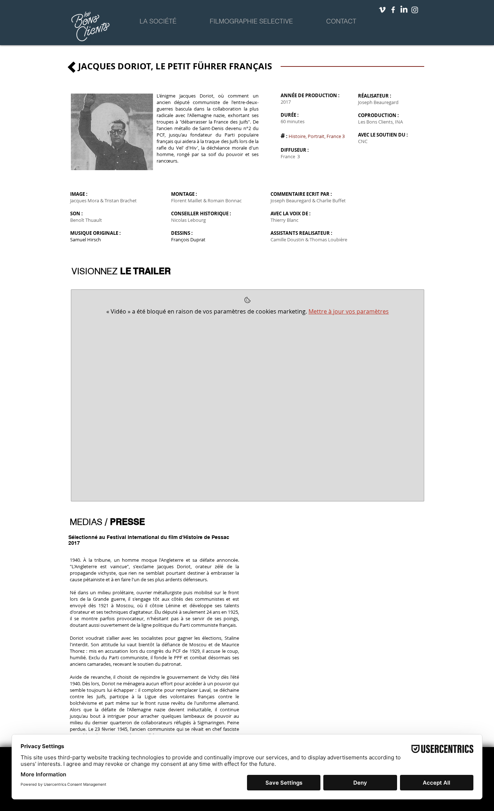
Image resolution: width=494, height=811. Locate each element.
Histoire (297, 136)
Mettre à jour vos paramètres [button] (348, 311)
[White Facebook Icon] (393, 9)
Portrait (316, 136)
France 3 (336, 136)
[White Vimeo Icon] (382, 9)
